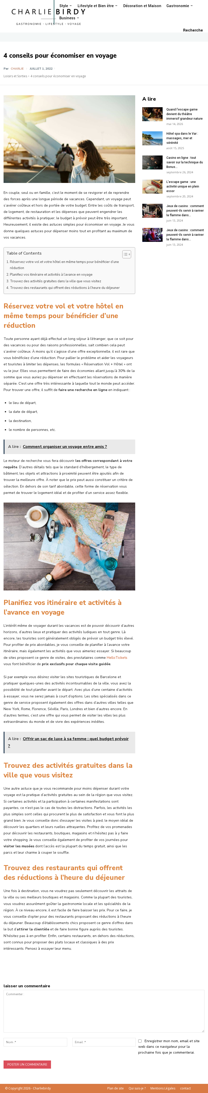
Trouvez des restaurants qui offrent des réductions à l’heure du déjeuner (65, 288)
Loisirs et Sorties (15, 76)
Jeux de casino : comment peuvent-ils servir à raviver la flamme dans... (185, 210)
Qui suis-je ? (137, 1088)
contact (185, 1088)
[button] (193, 30)
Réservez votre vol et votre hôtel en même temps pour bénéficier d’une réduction (64, 265)
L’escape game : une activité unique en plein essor (182, 186)
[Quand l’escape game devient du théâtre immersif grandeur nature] (152, 114)
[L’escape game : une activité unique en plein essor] (152, 187)
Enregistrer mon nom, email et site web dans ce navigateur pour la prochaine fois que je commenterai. (169, 1047)
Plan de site (115, 1088)
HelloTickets (117, 657)
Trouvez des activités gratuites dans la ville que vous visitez (55, 281)
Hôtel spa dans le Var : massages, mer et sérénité (182, 138)
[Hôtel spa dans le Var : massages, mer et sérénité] (152, 138)
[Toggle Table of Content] (124, 254)
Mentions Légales (162, 1088)
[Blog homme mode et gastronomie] (49, 16)
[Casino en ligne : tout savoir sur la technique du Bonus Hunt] (152, 162)
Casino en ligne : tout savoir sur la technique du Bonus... (184, 162)
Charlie (17, 68)
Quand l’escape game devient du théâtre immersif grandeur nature (184, 114)
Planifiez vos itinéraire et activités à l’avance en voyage (51, 274)
